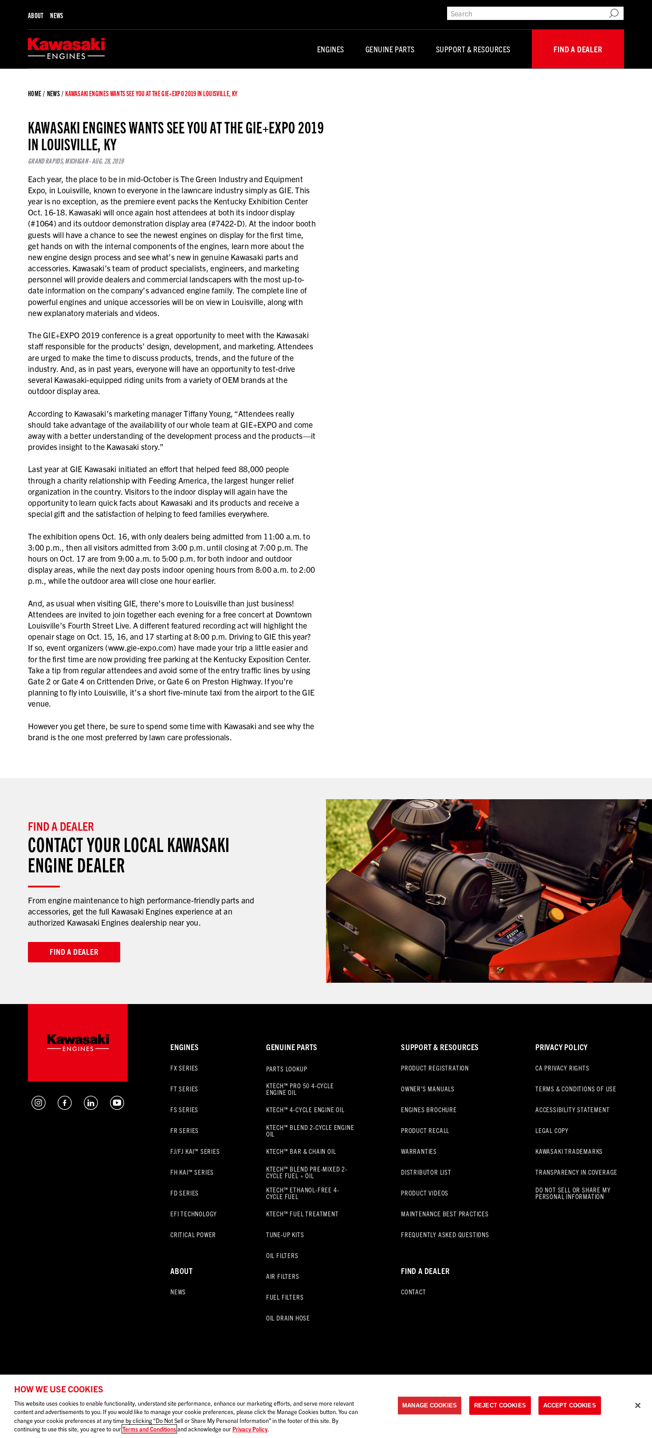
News (56, 15)
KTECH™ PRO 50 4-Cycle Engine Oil (300, 1088)
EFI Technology (193, 1213)
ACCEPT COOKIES (569, 1405)
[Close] (638, 1405)
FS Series (184, 1109)
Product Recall (425, 1130)
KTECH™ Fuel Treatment (302, 1213)
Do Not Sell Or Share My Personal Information (572, 1192)
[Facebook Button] (65, 1106)
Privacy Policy (561, 1047)
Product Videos (424, 1192)
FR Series (184, 1130)
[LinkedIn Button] (91, 1106)
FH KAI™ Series (192, 1172)
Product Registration (435, 1067)
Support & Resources (473, 49)
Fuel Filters (285, 1297)
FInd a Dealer (425, 1271)
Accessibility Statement (572, 1109)
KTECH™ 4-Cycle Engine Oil (305, 1109)
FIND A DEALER (74, 951)
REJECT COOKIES (500, 1405)
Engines (330, 49)
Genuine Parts (390, 49)
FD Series (184, 1192)
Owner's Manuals (428, 1088)
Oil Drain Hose (288, 1317)
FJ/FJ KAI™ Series (195, 1151)
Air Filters (282, 1276)
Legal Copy (552, 1130)
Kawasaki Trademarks (569, 1151)
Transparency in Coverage (576, 1172)
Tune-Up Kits (285, 1234)
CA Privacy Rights (562, 1067)
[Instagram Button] (38, 1106)
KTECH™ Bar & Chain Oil (301, 1151)
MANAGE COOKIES (429, 1405)
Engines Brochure (429, 1109)
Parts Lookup (286, 1068)
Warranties (419, 1151)
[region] (326, 1406)
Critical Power (193, 1234)
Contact (413, 1291)
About (35, 15)
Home (34, 94)
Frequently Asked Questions (445, 1234)
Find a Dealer (578, 49)
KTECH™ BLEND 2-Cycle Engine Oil (310, 1130)
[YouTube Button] (117, 1106)
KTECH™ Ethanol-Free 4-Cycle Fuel (302, 1192)
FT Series (184, 1088)
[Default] (66, 49)
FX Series (184, 1067)
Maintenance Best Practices (445, 1213)
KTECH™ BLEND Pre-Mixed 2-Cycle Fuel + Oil (306, 1172)
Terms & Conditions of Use (576, 1088)
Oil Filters (282, 1255)
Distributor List (426, 1172)
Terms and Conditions (149, 1429)
